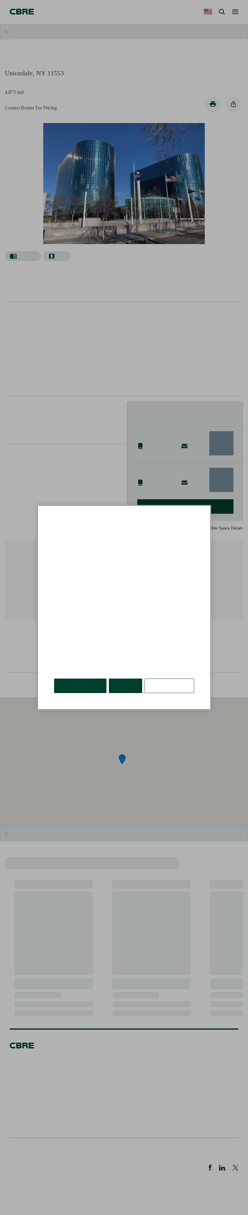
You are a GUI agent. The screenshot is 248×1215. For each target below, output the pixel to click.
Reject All (125, 685)
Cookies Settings (169, 685)
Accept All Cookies (80, 685)
